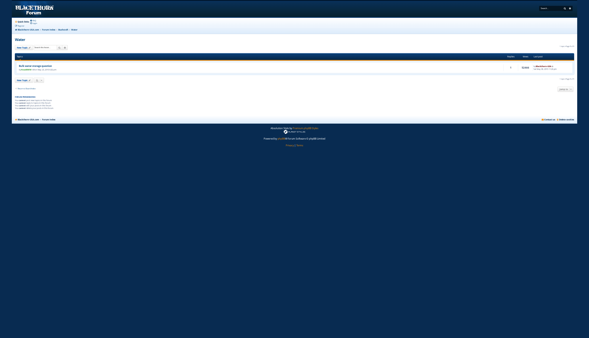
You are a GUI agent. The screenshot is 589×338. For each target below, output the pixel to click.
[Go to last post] (553, 66)
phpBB (281, 138)
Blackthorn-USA (543, 66)
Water (20, 39)
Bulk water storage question (35, 66)
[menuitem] (33, 20)
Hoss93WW (26, 69)
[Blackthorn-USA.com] (34, 9)
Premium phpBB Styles (305, 128)
